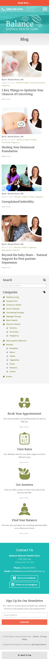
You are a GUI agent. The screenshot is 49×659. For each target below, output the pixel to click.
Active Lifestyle (13, 309)
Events (9, 376)
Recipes (9, 344)
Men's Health (12, 320)
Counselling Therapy (15, 312)
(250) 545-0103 (14, 9)
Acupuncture (12, 301)
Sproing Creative (39, 644)
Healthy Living (12, 297)
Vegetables (14, 360)
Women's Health (22, 82)
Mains (12, 352)
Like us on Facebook (26, 578)
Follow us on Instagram (26, 584)
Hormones (41, 82)
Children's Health (13, 305)
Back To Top (25, 655)
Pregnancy (6, 85)
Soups (12, 364)
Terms (36, 636)
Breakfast (14, 348)
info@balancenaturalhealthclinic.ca (28, 571)
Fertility (33, 82)
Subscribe (24, 622)
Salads (12, 356)
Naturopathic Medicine (11, 250)
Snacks (12, 371)
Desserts (13, 367)
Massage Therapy (13, 316)
